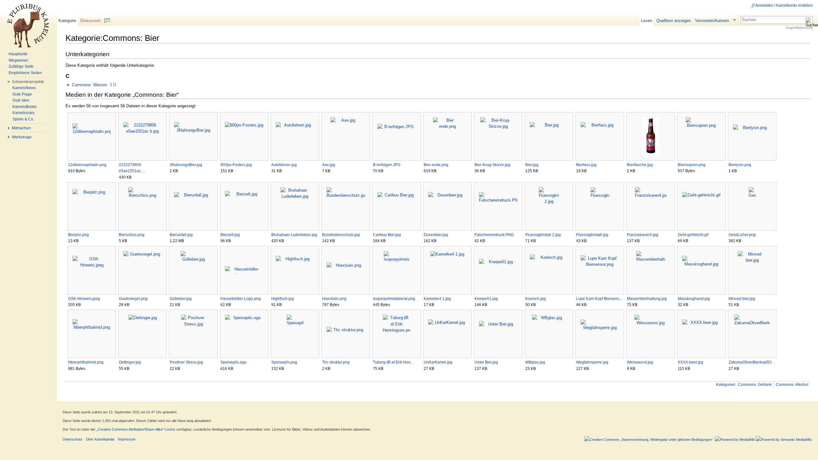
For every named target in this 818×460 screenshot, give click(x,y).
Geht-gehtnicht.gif (693, 235)
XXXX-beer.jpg (690, 362)
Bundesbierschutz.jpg (341, 235)
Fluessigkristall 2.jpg (543, 235)
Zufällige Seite (21, 66)
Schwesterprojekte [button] (28, 82)
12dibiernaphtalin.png (87, 165)
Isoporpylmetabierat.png (394, 298)
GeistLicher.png (742, 235)
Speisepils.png (284, 362)
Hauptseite (18, 54)
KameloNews (24, 88)
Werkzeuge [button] (22, 137)
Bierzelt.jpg (230, 235)
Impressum (126, 439)
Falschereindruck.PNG (494, 235)
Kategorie (67, 20)
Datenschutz (72, 439)
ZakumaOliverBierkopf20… (752, 362)
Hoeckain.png (334, 298)
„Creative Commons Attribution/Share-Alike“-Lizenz (135, 429)
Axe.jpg (328, 165)
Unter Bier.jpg (486, 362)
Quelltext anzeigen (673, 20)
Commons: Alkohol (792, 384)
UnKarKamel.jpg (438, 362)
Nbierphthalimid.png (86, 362)
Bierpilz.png (78, 235)
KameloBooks (24, 106)
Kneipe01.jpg (486, 298)
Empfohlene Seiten (25, 73)
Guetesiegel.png (133, 298)
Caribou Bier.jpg (387, 235)
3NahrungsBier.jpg (186, 165)
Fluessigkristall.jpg (592, 235)
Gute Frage (22, 94)
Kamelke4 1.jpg (437, 298)
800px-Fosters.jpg (236, 165)
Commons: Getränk (755, 384)
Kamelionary (23, 113)
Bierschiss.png (131, 235)
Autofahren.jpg (284, 165)
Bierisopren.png (692, 165)
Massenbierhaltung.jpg (647, 298)
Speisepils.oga (233, 362)
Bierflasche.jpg (640, 165)
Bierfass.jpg (586, 165)
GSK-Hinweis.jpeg (84, 298)
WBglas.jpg (535, 362)
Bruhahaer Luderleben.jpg (294, 235)
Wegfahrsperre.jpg (592, 362)
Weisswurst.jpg (640, 362)
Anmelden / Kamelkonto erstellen (784, 5)
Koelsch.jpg (535, 298)
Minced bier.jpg (742, 298)
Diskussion (90, 20)
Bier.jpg (531, 165)
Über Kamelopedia (100, 439)
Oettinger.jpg (130, 362)
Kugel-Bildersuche (799, 27)
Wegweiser (18, 60)
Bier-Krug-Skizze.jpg (492, 165)
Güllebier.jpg (181, 298)
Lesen (646, 20)
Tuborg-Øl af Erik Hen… (393, 362)
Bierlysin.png (740, 165)
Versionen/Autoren (712, 20)
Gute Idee (20, 100)
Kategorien (725, 384)
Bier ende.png (436, 165)
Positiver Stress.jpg (186, 362)
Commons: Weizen (89, 84)
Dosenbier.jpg (436, 235)
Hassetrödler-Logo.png (240, 298)
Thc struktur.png (336, 362)
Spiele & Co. (23, 119)
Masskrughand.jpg (694, 298)
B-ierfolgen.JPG (386, 165)
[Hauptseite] (28, 25)
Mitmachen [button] (21, 128)
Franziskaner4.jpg (642, 235)
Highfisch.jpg (282, 298)
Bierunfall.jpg (181, 235)
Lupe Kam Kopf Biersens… (599, 298)
